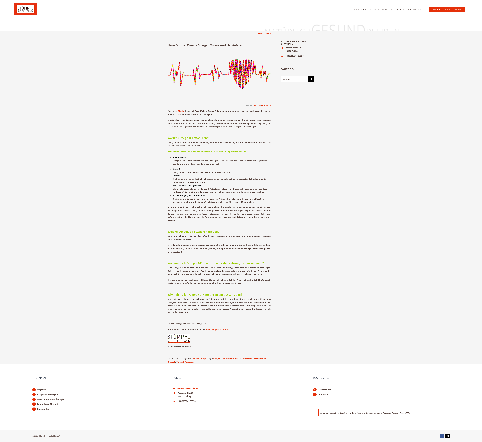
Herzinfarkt (247, 359)
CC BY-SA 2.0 (266, 105)
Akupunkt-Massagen (47, 394)
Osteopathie (43, 409)
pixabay (256, 105)
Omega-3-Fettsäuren (185, 362)
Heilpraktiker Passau (232, 359)
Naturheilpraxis (259, 359)
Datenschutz (324, 389)
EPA (220, 359)
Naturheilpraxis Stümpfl (217, 329)
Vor (267, 33)
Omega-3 (171, 362)
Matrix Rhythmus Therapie (50, 399)
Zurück (259, 33)
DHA (215, 359)
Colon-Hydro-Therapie (48, 404)
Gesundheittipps (199, 359)
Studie (181, 111)
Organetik (42, 389)
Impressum (323, 394)
